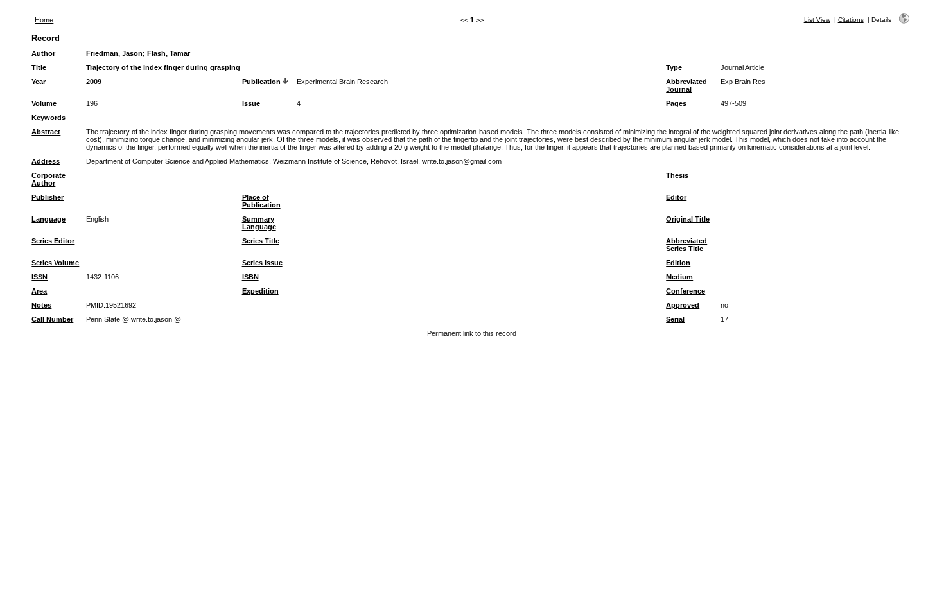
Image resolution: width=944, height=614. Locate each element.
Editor (676, 197)
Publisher (47, 197)
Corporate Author (48, 179)
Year (38, 81)
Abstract (45, 132)
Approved (682, 305)
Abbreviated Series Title (686, 244)
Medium (679, 277)
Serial (675, 319)
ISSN (39, 277)
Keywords (48, 117)
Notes (41, 305)
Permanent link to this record (471, 333)
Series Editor (52, 241)
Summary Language (259, 223)
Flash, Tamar (168, 53)
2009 (93, 81)
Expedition (260, 291)
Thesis (677, 175)
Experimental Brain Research (342, 81)
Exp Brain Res (743, 81)
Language (48, 219)
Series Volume (55, 263)
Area (39, 291)
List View (817, 19)
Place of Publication (261, 201)
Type (674, 67)
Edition (678, 263)
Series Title (260, 241)
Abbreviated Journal (686, 85)
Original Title (688, 219)
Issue (251, 103)
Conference (685, 291)
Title (38, 67)
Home (44, 20)
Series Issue (262, 263)
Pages (676, 103)
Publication (261, 81)
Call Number (52, 319)
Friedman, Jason (114, 53)
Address (45, 161)
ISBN (250, 277)
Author (43, 53)
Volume (44, 103)
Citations (851, 19)
